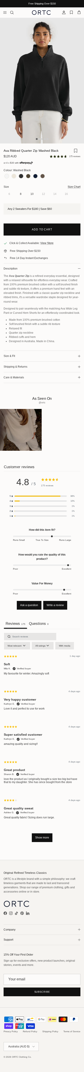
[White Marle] (7, 176)
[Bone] (14, 176)
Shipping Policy (50, 1031)
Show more (42, 837)
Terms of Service (71, 1031)
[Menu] (5, 12)
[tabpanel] (42, 740)
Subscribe (42, 991)
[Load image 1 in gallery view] (42, 81)
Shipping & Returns (15, 366)
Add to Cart (42, 229)
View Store (47, 243)
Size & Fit (9, 356)
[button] (42, 496)
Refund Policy (30, 1031)
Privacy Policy (11, 1031)
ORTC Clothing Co (21, 1057)
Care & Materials (14, 377)
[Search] (15, 12)
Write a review (55, 605)
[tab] (38, 624)
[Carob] (28, 176)
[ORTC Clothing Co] (41, 12)
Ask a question (29, 605)
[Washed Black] (21, 176)
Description (10, 268)
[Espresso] (42, 176)
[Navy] (35, 176)
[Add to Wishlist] (75, 151)
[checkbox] (64, 645)
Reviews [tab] (15, 623)
